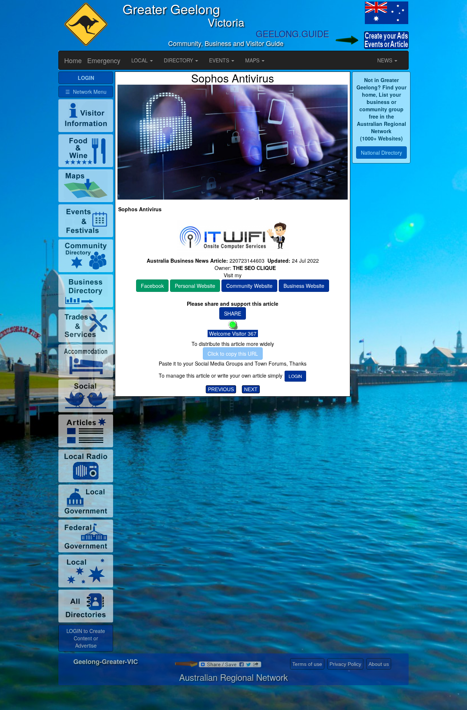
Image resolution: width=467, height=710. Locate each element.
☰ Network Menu (86, 91)
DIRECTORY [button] (179, 60)
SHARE (232, 313)
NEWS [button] (385, 60)
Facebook (152, 285)
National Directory (381, 152)
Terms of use (307, 664)
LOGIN (295, 376)
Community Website (249, 285)
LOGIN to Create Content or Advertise (85, 638)
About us (378, 664)
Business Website (303, 285)
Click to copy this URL (233, 353)
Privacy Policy (345, 664)
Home (73, 60)
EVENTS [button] (220, 60)
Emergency (103, 60)
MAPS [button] (253, 60)
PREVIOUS (221, 389)
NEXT (251, 389)
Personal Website (195, 285)
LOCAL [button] (140, 60)
